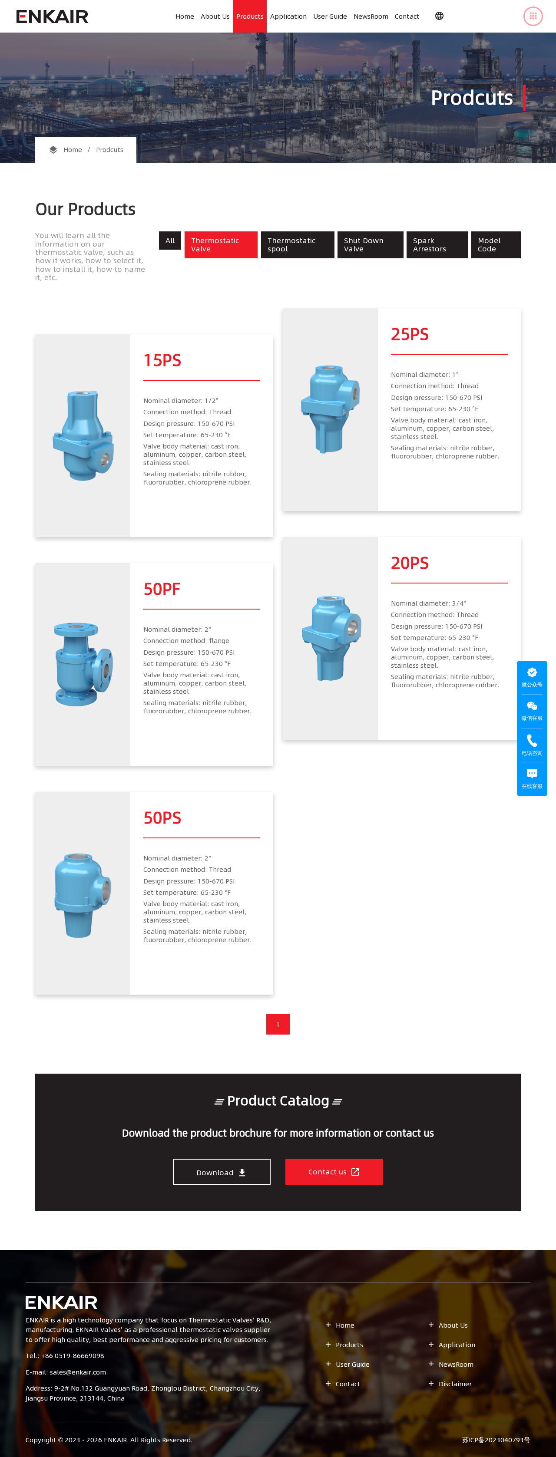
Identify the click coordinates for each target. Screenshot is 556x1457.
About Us (215, 16)
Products (250, 16)
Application (288, 16)
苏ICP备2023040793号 (496, 1439)
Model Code (489, 244)
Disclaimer (449, 1383)
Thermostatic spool (291, 244)
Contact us (334, 1172)
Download (221, 1172)
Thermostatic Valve (215, 244)
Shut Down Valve (364, 244)
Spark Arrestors (429, 244)
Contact (407, 16)
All (170, 240)
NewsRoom (371, 16)
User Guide (330, 16)
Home (184, 16)
